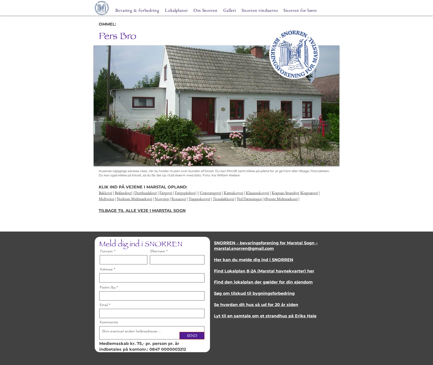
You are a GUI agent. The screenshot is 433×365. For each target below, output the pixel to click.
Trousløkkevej (223, 198)
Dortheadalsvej (145, 192)
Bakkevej (105, 192)
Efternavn (157, 251)
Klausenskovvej (257, 192)
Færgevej (165, 192)
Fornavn (106, 251)
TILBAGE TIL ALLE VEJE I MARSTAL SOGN (142, 210)
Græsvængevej (210, 192)
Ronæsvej (178, 198)
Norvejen (162, 198)
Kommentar (109, 322)
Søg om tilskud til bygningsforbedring (254, 293)
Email (104, 305)
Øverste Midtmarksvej (281, 198)
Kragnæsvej (309, 192)
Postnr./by (108, 287)
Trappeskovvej (199, 198)
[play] (328, 161)
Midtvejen (106, 198)
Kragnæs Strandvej (285, 192)
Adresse (106, 269)
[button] (216, 105)
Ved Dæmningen (249, 198)
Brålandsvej (123, 192)
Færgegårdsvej (185, 192)
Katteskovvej (233, 192)
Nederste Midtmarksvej (134, 198)
